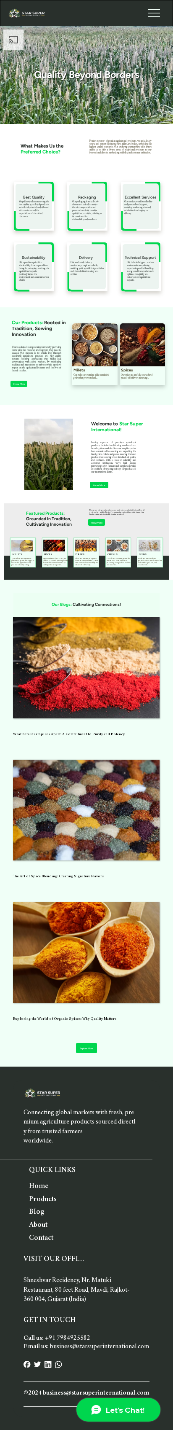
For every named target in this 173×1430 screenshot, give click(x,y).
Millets (79, 370)
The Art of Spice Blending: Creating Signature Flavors (58, 877)
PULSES (80, 555)
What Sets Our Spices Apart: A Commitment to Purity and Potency (69, 735)
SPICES (48, 555)
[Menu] (154, 13)
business (99, 1346)
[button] (96, 522)
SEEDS (143, 555)
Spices (127, 370)
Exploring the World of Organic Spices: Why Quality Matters (64, 1019)
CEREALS (112, 555)
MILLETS (17, 555)
